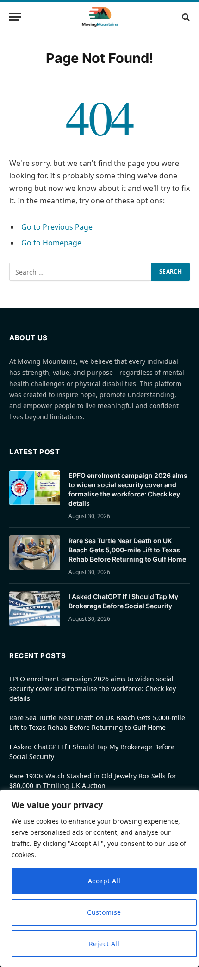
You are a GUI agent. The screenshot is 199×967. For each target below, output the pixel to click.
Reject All (104, 943)
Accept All (104, 880)
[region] (99, 878)
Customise (104, 912)
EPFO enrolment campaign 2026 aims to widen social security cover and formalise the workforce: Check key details (92, 688)
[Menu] (15, 16)
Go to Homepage (51, 243)
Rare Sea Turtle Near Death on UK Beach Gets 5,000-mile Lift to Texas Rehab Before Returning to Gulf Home (127, 550)
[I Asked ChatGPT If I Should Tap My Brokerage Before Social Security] (34, 608)
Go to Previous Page (57, 227)
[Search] (185, 16)
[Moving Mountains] (99, 17)
